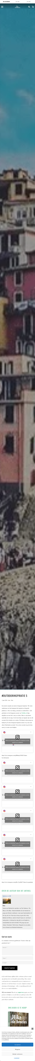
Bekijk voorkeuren (17, 1054)
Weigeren (17, 1049)
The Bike (29, 1)
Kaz (12, 700)
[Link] (17, 6)
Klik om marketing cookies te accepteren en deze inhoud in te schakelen (17, 741)
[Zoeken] (29, 6)
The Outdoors (6, 1)
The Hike (18, 1)
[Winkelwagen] (33, 6)
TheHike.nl (24, 713)
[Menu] (2, 7)
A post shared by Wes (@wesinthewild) (17, 775)
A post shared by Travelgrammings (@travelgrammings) (18, 871)
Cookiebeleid (16, 1058)
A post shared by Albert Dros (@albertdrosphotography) (18, 847)
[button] (32, 1029)
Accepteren (18, 1044)
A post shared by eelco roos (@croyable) (17, 799)
